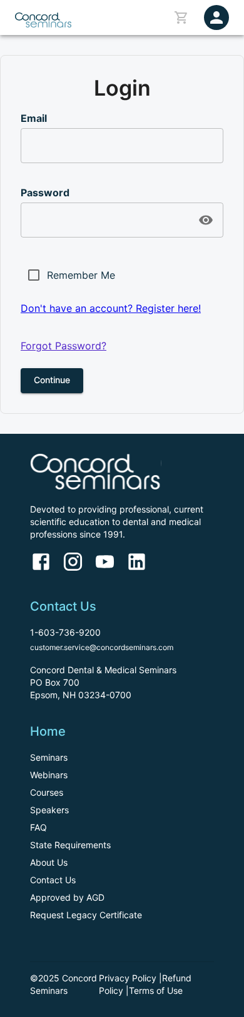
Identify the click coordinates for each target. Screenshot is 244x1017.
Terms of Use (156, 990)
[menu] (216, 17)
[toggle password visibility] (205, 220)
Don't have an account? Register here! (111, 308)
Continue (52, 379)
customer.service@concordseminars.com (101, 647)
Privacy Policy (127, 978)
